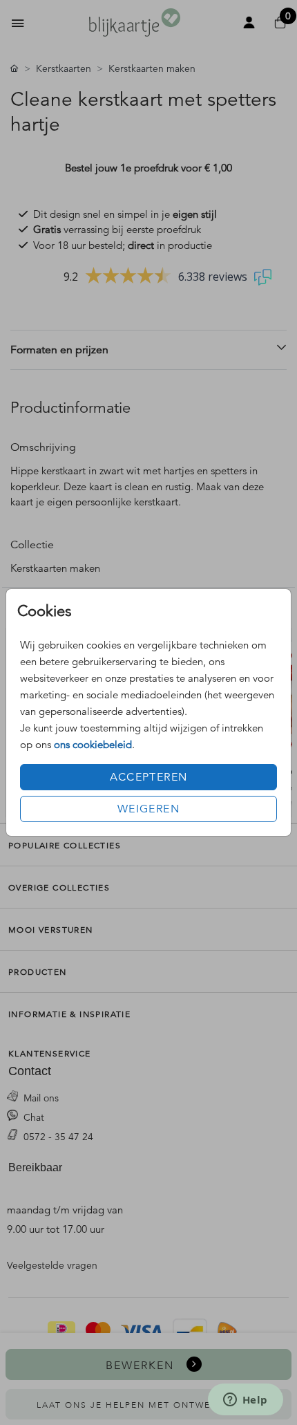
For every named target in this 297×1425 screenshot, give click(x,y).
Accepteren (149, 777)
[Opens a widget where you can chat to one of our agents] (245, 1401)
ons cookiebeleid (93, 744)
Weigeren (148, 809)
